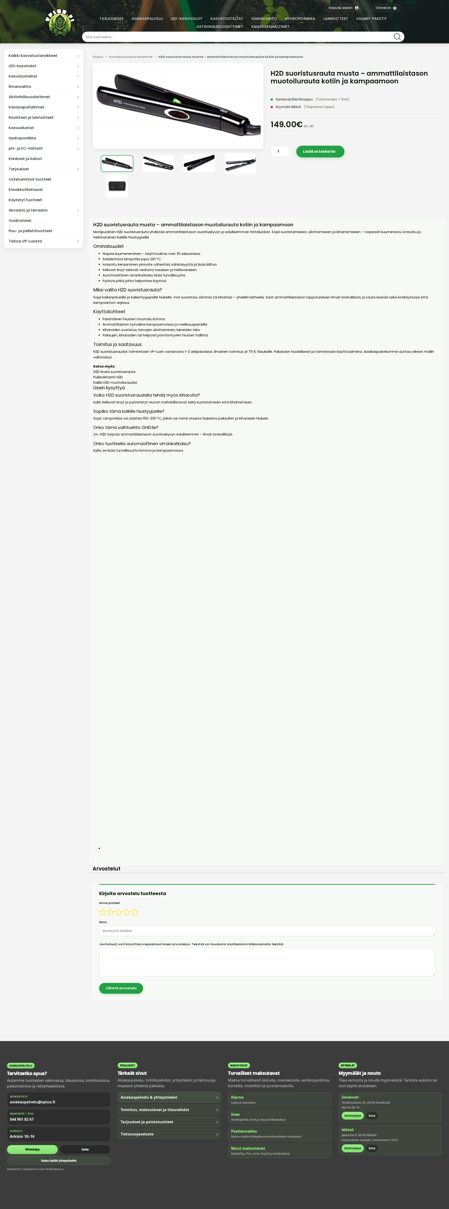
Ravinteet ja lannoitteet (31, 117)
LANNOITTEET (335, 18)
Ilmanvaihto (20, 86)
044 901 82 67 (22, 1119)
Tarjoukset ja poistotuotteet (169, 1122)
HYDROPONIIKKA (300, 18)
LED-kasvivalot (22, 66)
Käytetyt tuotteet (25, 200)
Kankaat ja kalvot (25, 158)
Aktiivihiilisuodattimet (29, 97)
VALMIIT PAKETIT (371, 18)
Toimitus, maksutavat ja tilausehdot (169, 1109)
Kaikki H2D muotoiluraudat (115, 382)
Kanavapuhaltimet (26, 107)
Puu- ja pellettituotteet (30, 231)
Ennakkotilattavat (26, 189)
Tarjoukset (19, 169)
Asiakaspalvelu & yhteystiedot (169, 1097)
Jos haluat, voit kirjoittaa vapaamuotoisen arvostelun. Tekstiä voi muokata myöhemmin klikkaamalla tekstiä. (191, 944)
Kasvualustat (21, 128)
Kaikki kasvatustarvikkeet (33, 55)
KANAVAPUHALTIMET (270, 26)
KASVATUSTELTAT (226, 18)
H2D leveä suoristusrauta (114, 371)
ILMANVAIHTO (264, 18)
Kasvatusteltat (23, 76)
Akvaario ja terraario (28, 210)
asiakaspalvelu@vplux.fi (32, 1102)
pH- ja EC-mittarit (26, 148)
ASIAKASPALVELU (147, 18)
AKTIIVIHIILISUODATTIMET (219, 26)
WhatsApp (32, 1149)
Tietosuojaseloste (169, 1134)
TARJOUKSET (111, 18)
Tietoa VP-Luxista (25, 241)
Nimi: (103, 922)
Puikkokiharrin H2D (108, 377)
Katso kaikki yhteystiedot (58, 1161)
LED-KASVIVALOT (187, 18)
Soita (85, 1149)
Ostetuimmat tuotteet (30, 179)
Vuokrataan (20, 220)
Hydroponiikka (22, 138)
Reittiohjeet (352, 1115)
